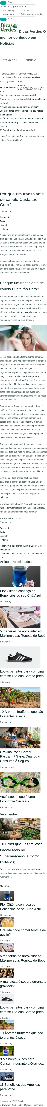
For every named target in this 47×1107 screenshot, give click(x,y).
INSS (5, 74)
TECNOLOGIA (10, 60)
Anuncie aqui (9, 10)
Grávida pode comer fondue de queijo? (18, 95)
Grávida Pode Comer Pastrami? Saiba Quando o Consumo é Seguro (20, 756)
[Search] (3, 3)
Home (3, 136)
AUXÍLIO (31, 74)
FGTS (17, 74)
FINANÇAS (30, 60)
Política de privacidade (31, 14)
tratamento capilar (24, 312)
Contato (25, 10)
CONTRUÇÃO (10, 78)
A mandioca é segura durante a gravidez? (19, 107)
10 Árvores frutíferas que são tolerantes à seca (21, 119)
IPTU (22, 81)
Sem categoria (13, 136)
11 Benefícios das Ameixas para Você (17, 130)
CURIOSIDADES (32, 78)
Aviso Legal (8, 14)
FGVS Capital (18, 1101)
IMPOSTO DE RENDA (30, 89)
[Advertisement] (23, 166)
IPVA (22, 85)
